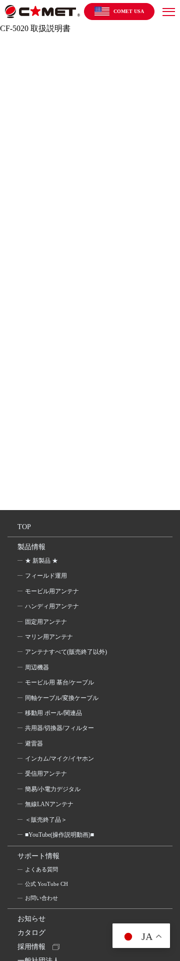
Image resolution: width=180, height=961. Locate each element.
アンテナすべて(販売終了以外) (66, 651)
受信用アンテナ (46, 773)
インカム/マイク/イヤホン (59, 758)
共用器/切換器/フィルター (59, 728)
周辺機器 (37, 667)
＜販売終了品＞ (46, 819)
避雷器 (34, 743)
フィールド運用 (46, 575)
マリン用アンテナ (49, 636)
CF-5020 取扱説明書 (35, 28)
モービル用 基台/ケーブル (59, 682)
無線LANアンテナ (49, 804)
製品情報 (32, 547)
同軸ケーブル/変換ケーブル (61, 697)
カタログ (32, 932)
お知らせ (32, 918)
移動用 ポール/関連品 (53, 712)
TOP (24, 527)
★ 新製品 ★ (41, 560)
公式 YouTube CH (46, 884)
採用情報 (32, 946)
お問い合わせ (41, 898)
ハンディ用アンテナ (52, 606)
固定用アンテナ (46, 621)
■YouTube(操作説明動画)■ (59, 834)
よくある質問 (41, 869)
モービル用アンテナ (52, 591)
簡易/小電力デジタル (52, 789)
